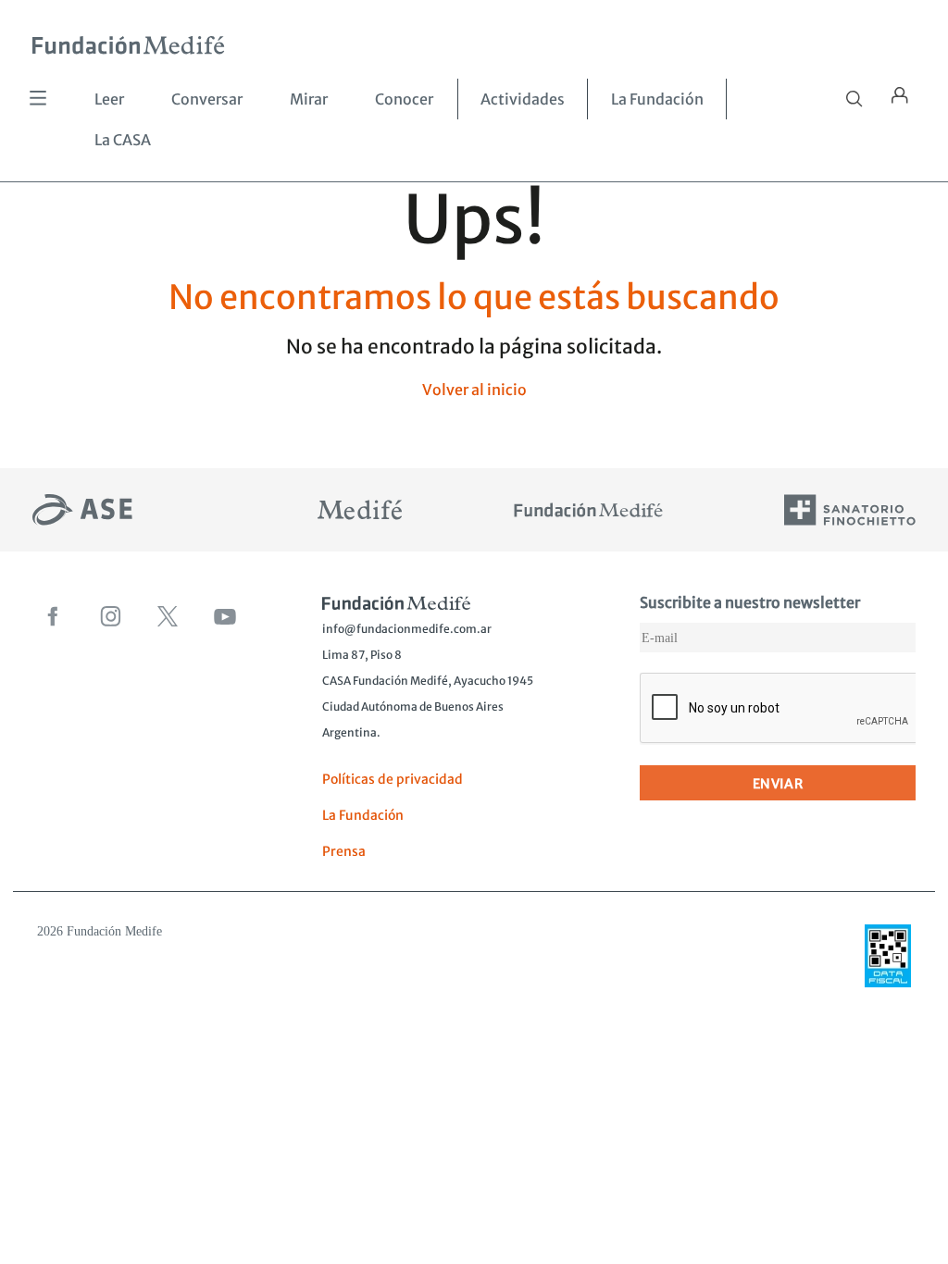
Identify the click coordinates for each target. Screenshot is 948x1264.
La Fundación (657, 99)
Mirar (309, 99)
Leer (109, 99)
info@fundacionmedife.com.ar (407, 629)
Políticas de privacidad (392, 779)
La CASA (122, 139)
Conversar (207, 99)
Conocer (404, 99)
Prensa (344, 851)
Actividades (522, 99)
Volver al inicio (474, 389)
